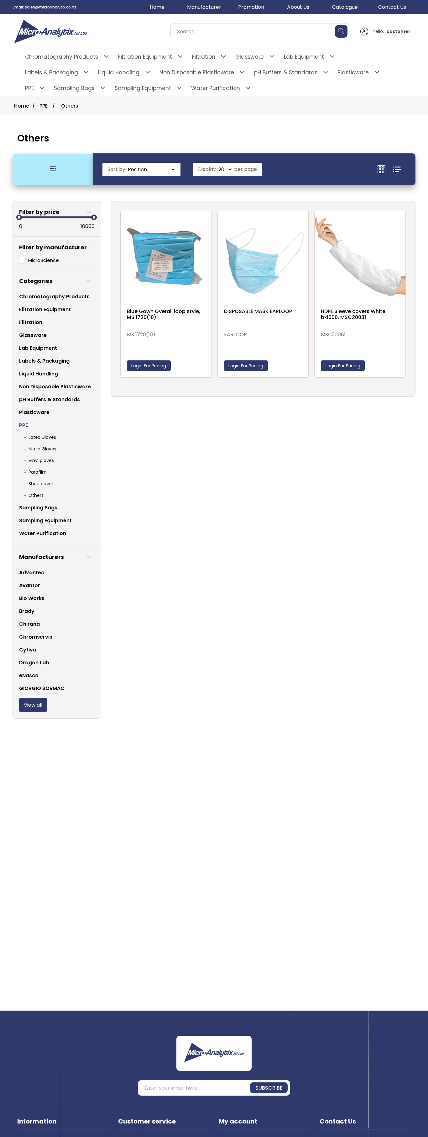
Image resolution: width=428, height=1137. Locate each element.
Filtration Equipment (145, 57)
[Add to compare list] (205, 223)
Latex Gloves (42, 437)
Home (157, 7)
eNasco (29, 675)
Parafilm (38, 472)
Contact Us (392, 7)
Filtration (203, 57)
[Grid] (385, 169)
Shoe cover (41, 484)
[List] (397, 169)
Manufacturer (204, 7)
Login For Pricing (148, 366)
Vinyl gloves (41, 460)
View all (33, 705)
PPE (29, 88)
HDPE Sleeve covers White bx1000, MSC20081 (353, 314)
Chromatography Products (61, 57)
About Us (298, 7)
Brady (26, 611)
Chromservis (35, 636)
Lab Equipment (304, 57)
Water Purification (215, 88)
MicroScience (43, 260)
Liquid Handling (118, 72)
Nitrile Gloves (42, 449)
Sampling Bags (74, 88)
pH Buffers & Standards (285, 72)
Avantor (29, 585)
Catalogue (345, 7)
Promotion (251, 7)
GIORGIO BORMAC (42, 688)
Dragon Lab (34, 662)
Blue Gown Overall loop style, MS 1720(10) (163, 314)
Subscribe (268, 1088)
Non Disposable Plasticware (196, 72)
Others (36, 495)
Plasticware (353, 72)
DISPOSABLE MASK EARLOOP (258, 311)
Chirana (29, 624)
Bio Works (31, 598)
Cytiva (27, 649)
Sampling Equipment (143, 88)
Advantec (31, 572)
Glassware (249, 57)
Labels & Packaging (51, 72)
